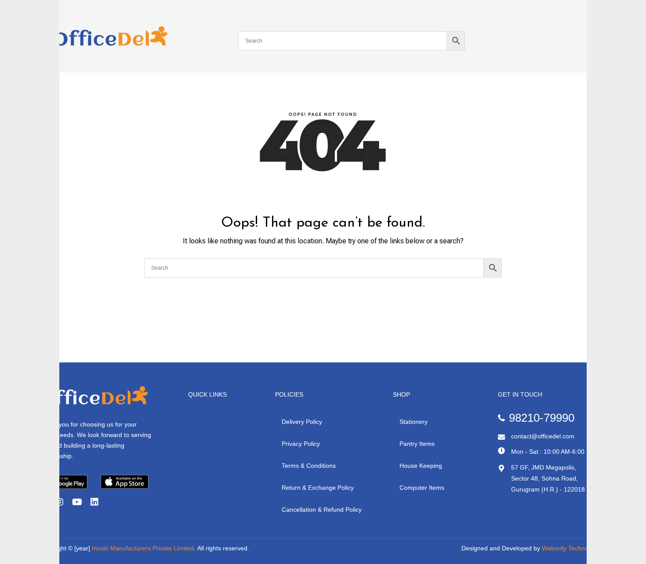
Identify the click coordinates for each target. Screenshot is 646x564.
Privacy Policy (301, 443)
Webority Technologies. (574, 548)
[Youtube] (77, 502)
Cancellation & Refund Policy (322, 509)
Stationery (413, 421)
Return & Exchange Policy (318, 487)
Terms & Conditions (309, 465)
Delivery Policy (302, 421)
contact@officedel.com (542, 436)
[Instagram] (59, 502)
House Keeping (420, 465)
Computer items (421, 487)
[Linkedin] (94, 502)
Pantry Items (417, 443)
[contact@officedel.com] (501, 437)
